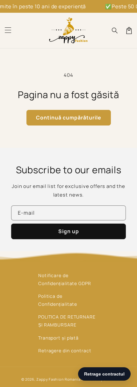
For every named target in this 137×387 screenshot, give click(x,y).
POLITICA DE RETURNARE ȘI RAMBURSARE (67, 321)
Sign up (68, 231)
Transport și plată (58, 338)
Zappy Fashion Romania (58, 379)
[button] (8, 31)
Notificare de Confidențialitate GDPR (64, 279)
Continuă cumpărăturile (68, 117)
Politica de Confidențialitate (57, 300)
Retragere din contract (64, 351)
